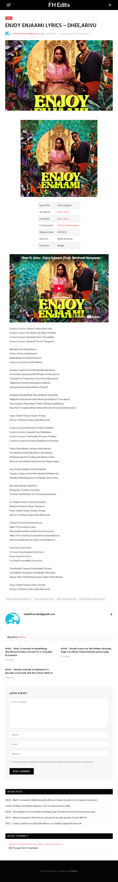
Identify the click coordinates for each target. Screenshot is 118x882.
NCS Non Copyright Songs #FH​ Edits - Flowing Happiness (35, 844)
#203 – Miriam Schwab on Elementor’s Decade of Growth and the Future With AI (28, 671)
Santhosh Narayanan (68, 225)
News (8, 18)
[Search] (109, 5)
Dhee (66, 212)
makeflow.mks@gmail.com (29, 33)
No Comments (68, 33)
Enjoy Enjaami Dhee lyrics (19, 599)
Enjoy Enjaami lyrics (44, 599)
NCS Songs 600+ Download (23, 848)
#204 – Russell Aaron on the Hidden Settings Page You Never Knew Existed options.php (86, 650)
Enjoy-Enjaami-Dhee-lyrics (92, 599)
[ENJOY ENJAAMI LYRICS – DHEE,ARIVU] (59, 75)
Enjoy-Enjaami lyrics (66, 599)
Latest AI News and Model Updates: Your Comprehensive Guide (37, 806)
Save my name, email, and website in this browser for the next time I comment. (53, 762)
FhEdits (73, 871)
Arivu (60, 212)
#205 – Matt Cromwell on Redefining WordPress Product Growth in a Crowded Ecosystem (28, 652)
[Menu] (9, 5)
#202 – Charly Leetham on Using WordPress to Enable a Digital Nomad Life (43, 823)
